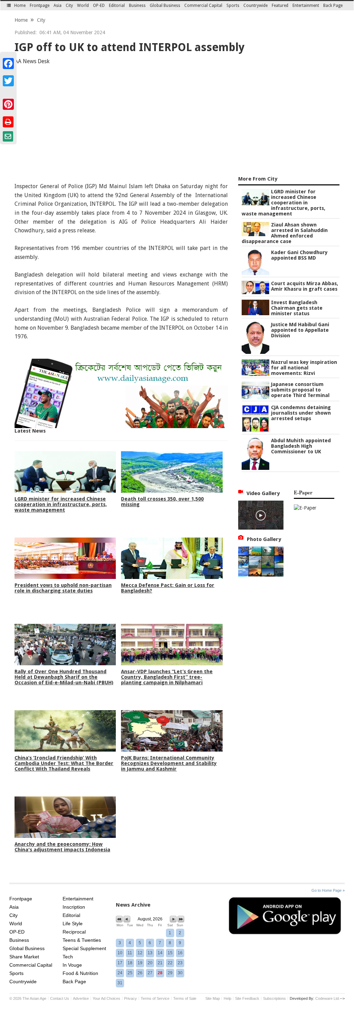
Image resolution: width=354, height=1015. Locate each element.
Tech (68, 956)
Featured (280, 5)
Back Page (333, 5)
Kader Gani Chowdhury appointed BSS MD (299, 255)
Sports (232, 5)
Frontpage (39, 5)
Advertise (81, 998)
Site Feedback (247, 998)
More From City (257, 179)
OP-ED (99, 5)
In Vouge (72, 965)
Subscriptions (274, 998)
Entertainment (305, 5)
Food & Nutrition (80, 973)
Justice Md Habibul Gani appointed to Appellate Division (300, 330)
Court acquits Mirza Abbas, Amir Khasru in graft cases (304, 286)
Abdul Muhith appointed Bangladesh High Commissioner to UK (301, 446)
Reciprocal (74, 932)
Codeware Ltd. (327, 998)
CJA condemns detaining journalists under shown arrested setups (301, 413)
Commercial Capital (203, 5)
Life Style (73, 923)
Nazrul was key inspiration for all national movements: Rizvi (304, 367)
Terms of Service (155, 998)
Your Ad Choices (106, 998)
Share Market (24, 956)
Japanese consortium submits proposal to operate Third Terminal (300, 389)
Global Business (165, 5)
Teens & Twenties (82, 940)
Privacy (130, 998)
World (83, 5)
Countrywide (255, 5)
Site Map (212, 998)
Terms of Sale (184, 998)
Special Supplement (84, 948)
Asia (58, 5)
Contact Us (59, 998)
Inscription (74, 907)
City (69, 5)
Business (137, 5)
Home (20, 5)
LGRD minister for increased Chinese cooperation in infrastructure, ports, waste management (283, 202)
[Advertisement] (177, 121)
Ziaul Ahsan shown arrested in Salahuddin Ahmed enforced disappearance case (285, 233)
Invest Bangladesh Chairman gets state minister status (297, 308)
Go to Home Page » (328, 890)
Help (227, 998)
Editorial (117, 5)
